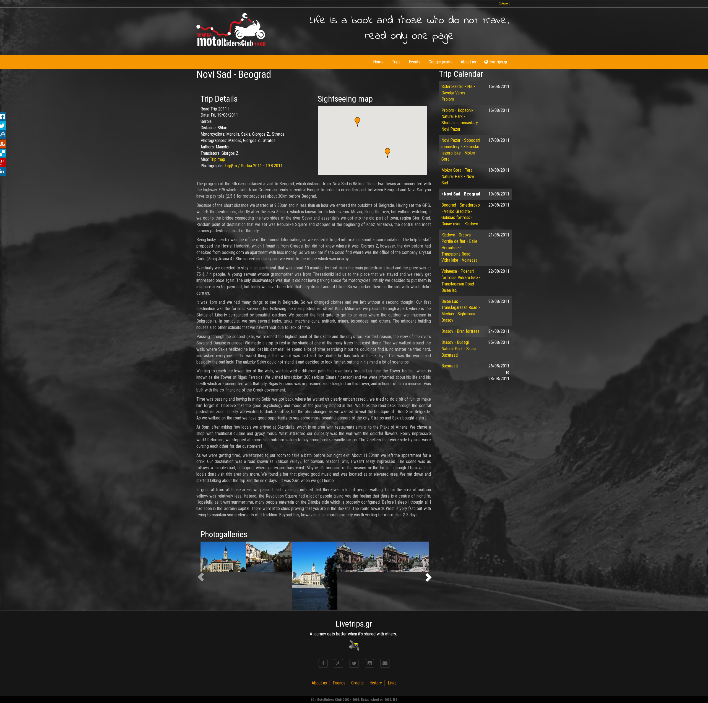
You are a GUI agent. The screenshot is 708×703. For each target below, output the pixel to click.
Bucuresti (449, 366)
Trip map (217, 159)
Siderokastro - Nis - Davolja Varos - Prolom (458, 93)
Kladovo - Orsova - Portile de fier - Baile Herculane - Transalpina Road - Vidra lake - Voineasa (459, 247)
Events (414, 62)
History (375, 683)
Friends (339, 683)
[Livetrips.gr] (354, 645)
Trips (396, 62)
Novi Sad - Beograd (462, 194)
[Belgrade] (360, 557)
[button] (357, 122)
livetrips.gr (498, 62)
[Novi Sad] (223, 557)
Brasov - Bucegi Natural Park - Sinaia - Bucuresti (460, 349)
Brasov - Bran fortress (460, 331)
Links (392, 683)
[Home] (231, 29)
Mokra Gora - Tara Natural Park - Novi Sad (457, 177)
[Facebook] (323, 663)
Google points (440, 62)
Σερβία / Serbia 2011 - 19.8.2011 (254, 165)
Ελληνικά (504, 3)
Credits (357, 683)
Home (378, 62)
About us (468, 62)
